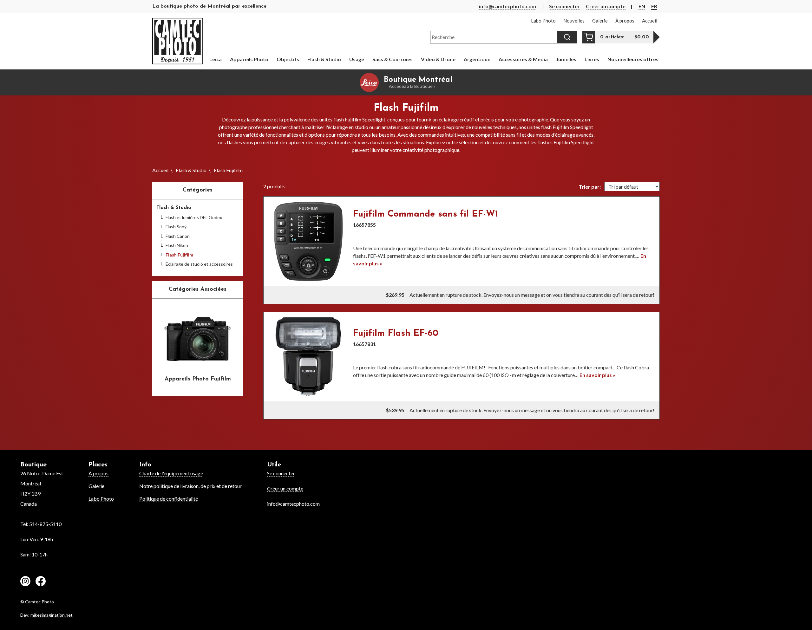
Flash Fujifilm (179, 254)
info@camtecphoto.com (507, 6)
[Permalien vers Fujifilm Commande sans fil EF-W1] (308, 241)
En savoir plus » (597, 375)
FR (654, 6)
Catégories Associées (197, 289)
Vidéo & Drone (438, 59)
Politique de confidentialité (168, 499)
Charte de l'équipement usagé (171, 473)
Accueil (160, 170)
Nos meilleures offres (632, 59)
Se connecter (564, 6)
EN (641, 6)
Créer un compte (605, 6)
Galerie (96, 486)
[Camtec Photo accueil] (177, 41)
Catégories (198, 190)
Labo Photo (101, 499)
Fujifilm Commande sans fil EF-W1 (425, 214)
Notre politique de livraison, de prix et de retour (190, 486)
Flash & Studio (191, 170)
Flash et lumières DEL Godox (194, 217)
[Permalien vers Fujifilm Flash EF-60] (308, 356)
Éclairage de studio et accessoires (199, 264)
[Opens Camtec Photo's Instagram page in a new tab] (25, 582)
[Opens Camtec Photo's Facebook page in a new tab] (41, 582)
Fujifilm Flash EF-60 (395, 333)
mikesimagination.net (51, 615)
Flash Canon (178, 236)
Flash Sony (176, 226)
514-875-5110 (45, 524)
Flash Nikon (177, 245)
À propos (98, 473)
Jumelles (566, 59)
